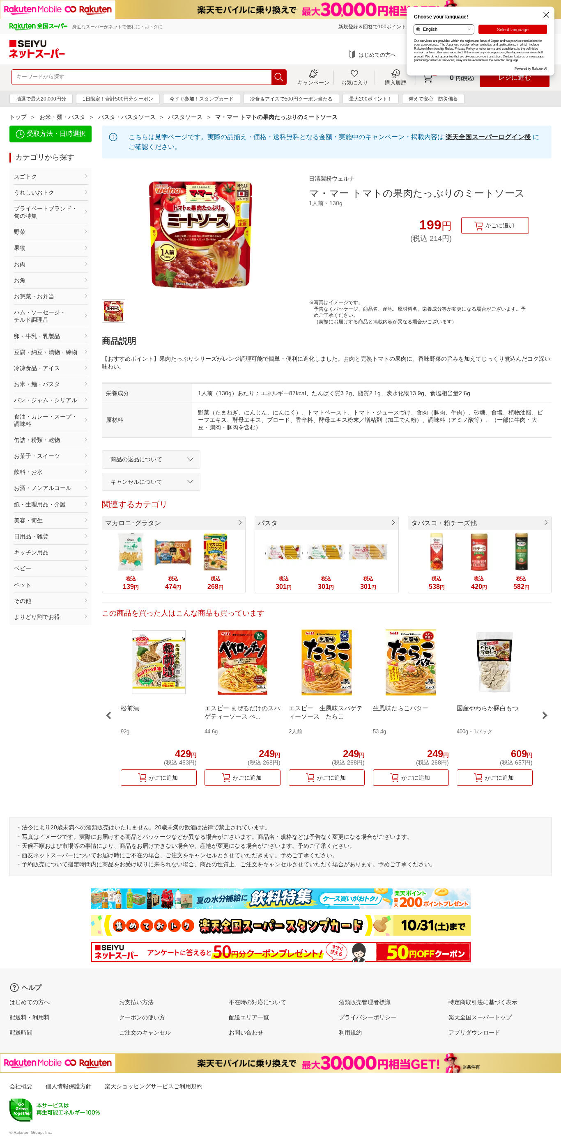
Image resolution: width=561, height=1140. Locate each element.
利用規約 (350, 1032)
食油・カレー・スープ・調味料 (45, 420)
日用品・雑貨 (31, 536)
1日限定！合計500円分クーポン (118, 99)
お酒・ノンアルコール (42, 488)
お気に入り (354, 82)
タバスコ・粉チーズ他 (444, 523)
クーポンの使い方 (142, 1017)
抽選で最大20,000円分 (41, 99)
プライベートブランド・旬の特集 (45, 212)
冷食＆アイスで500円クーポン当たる (291, 99)
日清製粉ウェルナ (332, 178)
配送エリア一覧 (249, 1017)
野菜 (19, 232)
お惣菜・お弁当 (34, 296)
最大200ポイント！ (370, 99)
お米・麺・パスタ (62, 117)
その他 (22, 600)
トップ (18, 117)
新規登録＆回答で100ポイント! (372, 27)
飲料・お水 (28, 472)
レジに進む (514, 77)
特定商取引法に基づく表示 (482, 1002)
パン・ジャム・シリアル (45, 400)
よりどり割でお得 (37, 616)
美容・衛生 (28, 520)
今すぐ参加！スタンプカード (202, 99)
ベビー (22, 568)
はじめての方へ (377, 54)
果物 (19, 248)
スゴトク (25, 176)
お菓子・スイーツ (37, 456)
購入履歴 (395, 82)
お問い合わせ (246, 1032)
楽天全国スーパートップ (480, 1017)
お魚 (19, 280)
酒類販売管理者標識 (365, 1002)
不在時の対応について (257, 1002)
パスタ (268, 523)
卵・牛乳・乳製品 (37, 336)
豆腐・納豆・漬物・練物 (45, 352)
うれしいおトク (34, 192)
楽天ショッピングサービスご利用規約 (153, 1086)
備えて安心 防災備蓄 (433, 99)
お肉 (19, 264)
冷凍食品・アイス (37, 368)
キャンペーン (313, 82)
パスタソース (185, 117)
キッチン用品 (31, 552)
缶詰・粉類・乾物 (37, 440)
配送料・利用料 (29, 1017)
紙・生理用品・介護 (40, 504)
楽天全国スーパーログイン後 (488, 136)
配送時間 (20, 1032)
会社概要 (20, 1086)
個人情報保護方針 (69, 1086)
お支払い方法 (136, 1002)
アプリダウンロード (474, 1032)
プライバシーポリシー (367, 1017)
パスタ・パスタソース (127, 117)
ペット (22, 584)
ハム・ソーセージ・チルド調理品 (40, 316)
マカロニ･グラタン (133, 523)
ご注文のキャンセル (145, 1032)
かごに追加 (499, 225)
